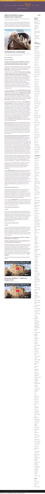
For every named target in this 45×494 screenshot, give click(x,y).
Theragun (36, 446)
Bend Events (36, 191)
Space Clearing (37, 442)
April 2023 (36, 98)
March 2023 (36, 100)
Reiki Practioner (37, 414)
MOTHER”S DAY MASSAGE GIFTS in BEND (37, 22)
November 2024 (37, 72)
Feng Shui (36, 259)
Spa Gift (35, 437)
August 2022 (36, 110)
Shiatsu (35, 434)
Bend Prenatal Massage (15, 20)
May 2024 (36, 82)
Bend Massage (9, 20)
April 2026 (36, 50)
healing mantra (37, 281)
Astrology (16, 18)
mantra (35, 315)
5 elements (36, 160)
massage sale (37, 332)
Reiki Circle (36, 397)
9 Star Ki (35, 162)
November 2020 (37, 122)
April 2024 (36, 84)
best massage (37, 223)
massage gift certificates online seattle (37, 326)
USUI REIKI (36, 452)
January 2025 (36, 69)
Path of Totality (37, 359)
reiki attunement (19, 55)
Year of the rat (37, 475)
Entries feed (36, 481)
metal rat (36, 340)
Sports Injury (36, 444)
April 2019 (36, 142)
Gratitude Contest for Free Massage (37, 278)
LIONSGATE (36, 311)
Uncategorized (17, 281)
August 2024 (36, 79)
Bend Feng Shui (37, 192)
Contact (37, 5)
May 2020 (36, 130)
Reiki (16, 55)
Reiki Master (36, 412)
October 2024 (37, 74)
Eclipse (35, 252)
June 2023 (36, 96)
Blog (33, 5)
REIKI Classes (21, 5)
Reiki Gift (36, 409)
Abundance (36, 163)
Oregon (35, 357)
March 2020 (36, 132)
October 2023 (37, 93)
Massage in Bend (12, 55)
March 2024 (36, 86)
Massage (8, 55)
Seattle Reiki (36, 427)
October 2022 (37, 105)
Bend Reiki (36, 208)
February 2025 (37, 67)
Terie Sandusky (7, 18)
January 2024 (36, 89)
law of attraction (37, 310)
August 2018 (36, 151)
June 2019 (36, 140)
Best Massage (37, 224)
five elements (37, 273)
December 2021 (37, 115)
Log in (35, 480)
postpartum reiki (37, 377)
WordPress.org (37, 486)
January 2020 (36, 134)
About (9, 5)
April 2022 (36, 113)
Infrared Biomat (37, 300)
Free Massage (37, 274)
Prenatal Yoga (37, 388)
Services (14, 5)
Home (6, 5)
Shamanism (36, 432)
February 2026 (37, 51)
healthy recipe (37, 287)
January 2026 (36, 53)
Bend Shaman (37, 213)
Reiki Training (36, 421)
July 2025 (36, 60)
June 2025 (36, 62)
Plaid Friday (36, 361)
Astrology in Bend (20, 18)
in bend (35, 298)
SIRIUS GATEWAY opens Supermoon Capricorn (13, 16)
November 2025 (37, 55)
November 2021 (37, 117)
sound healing (37, 435)
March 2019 (36, 144)
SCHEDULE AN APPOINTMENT (22, 8)
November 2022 (37, 103)
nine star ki (36, 351)
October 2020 (37, 124)
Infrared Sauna (37, 308)
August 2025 (36, 58)
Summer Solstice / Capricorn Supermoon (15, 279)
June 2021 (36, 120)
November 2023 (37, 91)
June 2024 (36, 81)
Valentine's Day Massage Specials (37, 459)
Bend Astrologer (25, 18)
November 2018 (37, 147)
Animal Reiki (36, 167)
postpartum (36, 375)
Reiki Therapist (37, 419)
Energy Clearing (37, 254)
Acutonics (36, 165)
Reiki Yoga (36, 422)
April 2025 (36, 64)
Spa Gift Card (36, 439)
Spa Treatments (37, 441)
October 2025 (37, 57)
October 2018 (36, 149)
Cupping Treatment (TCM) (36, 243)
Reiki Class (36, 399)
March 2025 (36, 65)
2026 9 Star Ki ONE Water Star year (37, 32)
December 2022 (37, 101)
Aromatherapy (37, 172)
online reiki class (37, 356)
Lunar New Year (37, 313)
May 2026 (36, 48)
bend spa (36, 215)
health (35, 282)
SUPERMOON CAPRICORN (14, 52)
